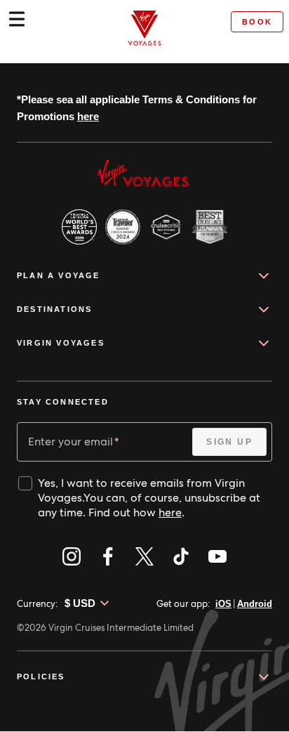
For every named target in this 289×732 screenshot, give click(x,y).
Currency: (37, 604)
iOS (221, 603)
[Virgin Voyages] (144, 28)
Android (253, 603)
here (112, 116)
